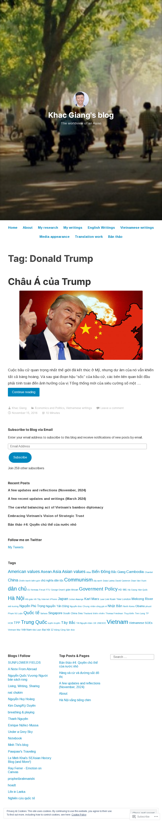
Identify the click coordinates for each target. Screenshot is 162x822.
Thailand (87, 613)
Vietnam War (14, 630)
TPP (17, 622)
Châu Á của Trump (49, 281)
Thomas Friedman (114, 613)
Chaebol (149, 572)
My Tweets (16, 547)
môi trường (13, 606)
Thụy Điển (129, 613)
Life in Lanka (16, 791)
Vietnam (117, 622)
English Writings (101, 228)
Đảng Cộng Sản (62, 630)
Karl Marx (91, 599)
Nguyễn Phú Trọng (32, 606)
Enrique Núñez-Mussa (23, 725)
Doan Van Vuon (138, 580)
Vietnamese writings (137, 228)
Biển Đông (101, 571)
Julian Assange (76, 599)
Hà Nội (16, 598)
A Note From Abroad (22, 669)
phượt (148, 606)
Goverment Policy (98, 589)
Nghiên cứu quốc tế (21, 798)
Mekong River (142, 599)
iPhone (53, 599)
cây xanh (97, 580)
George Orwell (58, 590)
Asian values (74, 571)
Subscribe (20, 457)
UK (94, 623)
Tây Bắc (68, 622)
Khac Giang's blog (81, 114)
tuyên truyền (54, 623)
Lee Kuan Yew (113, 599)
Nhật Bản (115, 606)
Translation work (89, 237)
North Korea (129, 606)
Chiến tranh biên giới (29, 580)
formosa (34, 590)
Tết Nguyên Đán (84, 623)
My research (48, 228)
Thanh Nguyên (18, 718)
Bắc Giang (118, 572)
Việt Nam (26, 629)
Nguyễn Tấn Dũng (57, 606)
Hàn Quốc (143, 590)
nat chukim (15, 692)
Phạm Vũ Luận (15, 613)
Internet (45, 599)
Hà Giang (132, 590)
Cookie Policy (79, 814)
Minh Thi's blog (18, 744)
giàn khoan (72, 589)
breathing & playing (21, 712)
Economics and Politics (49, 408)
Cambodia (135, 572)
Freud (42, 590)
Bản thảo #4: (42, 524)
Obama (140, 606)
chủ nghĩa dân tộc (52, 580)
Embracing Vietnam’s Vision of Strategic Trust (46, 516)
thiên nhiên (99, 613)
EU (28, 590)
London (126, 599)
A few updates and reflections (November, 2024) (47, 490)
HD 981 (122, 589)
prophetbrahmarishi (21, 778)
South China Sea (73, 613)
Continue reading (21, 393)
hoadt (12, 785)
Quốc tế (32, 612)
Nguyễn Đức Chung (79, 606)
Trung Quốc (34, 622)
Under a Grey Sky (20, 731)
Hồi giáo (29, 599)
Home (12, 228)
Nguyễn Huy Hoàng (21, 699)
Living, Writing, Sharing (24, 686)
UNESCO (101, 623)
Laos (102, 599)
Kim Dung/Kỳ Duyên (22, 705)
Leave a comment (112, 408)
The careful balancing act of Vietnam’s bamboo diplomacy (55, 507)
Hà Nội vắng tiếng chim (75, 700)
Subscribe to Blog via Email (30, 430)
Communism (78, 579)
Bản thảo (115, 237)
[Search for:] (132, 656)
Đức (73, 630)
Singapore (55, 613)
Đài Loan (37, 630)
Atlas (88, 572)
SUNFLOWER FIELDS (24, 662)
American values (24, 571)
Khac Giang (19, 408)
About (28, 228)
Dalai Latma (109, 580)
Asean (46, 571)
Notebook (15, 738)
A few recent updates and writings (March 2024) (47, 499)
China (13, 580)
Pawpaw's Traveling (22, 751)
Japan (63, 599)
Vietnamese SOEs (141, 622)
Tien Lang (140, 613)
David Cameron (122, 580)
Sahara (43, 613)
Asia (57, 571)
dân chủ (17, 589)
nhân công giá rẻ (98, 606)
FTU (48, 590)
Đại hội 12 (48, 629)
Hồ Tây (37, 599)
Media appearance (55, 237)
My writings (72, 228)
